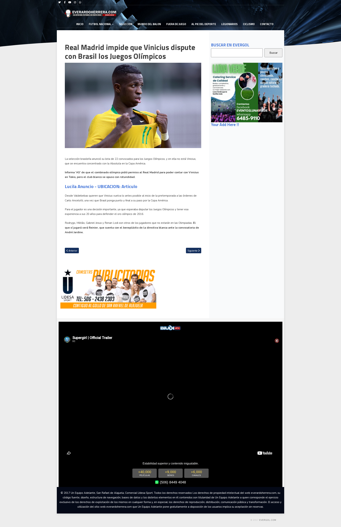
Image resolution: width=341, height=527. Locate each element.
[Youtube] (69, 2)
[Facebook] (64, 2)
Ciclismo (249, 24)
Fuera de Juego (176, 24)
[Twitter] (59, 2)
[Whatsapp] (80, 2)
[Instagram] (74, 2)
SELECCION (125, 24)
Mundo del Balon (149, 24)
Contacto (267, 24)
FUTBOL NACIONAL (100, 24)
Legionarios (229, 24)
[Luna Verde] (246, 92)
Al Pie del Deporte (203, 24)
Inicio (79, 24)
